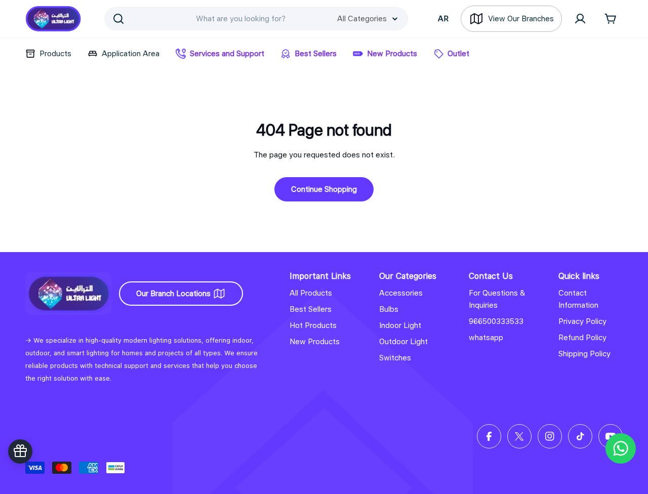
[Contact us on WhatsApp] (620, 448)
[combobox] (256, 18)
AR (443, 18)
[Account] (580, 19)
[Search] (118, 19)
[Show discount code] (20, 451)
